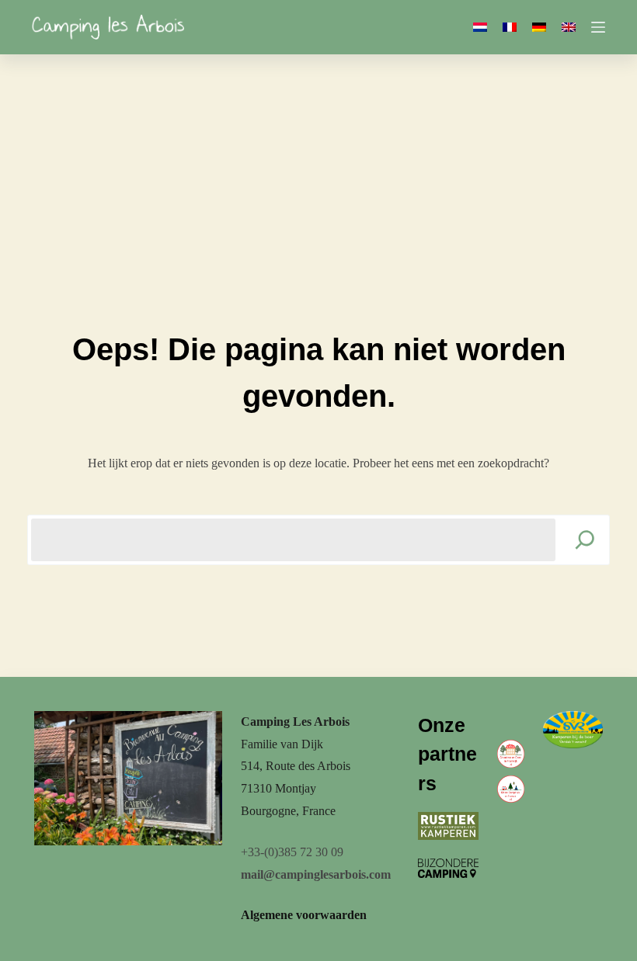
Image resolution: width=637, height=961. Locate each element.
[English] (569, 27)
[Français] (510, 27)
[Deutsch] (539, 27)
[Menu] (598, 27)
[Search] (584, 540)
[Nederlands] (480, 27)
